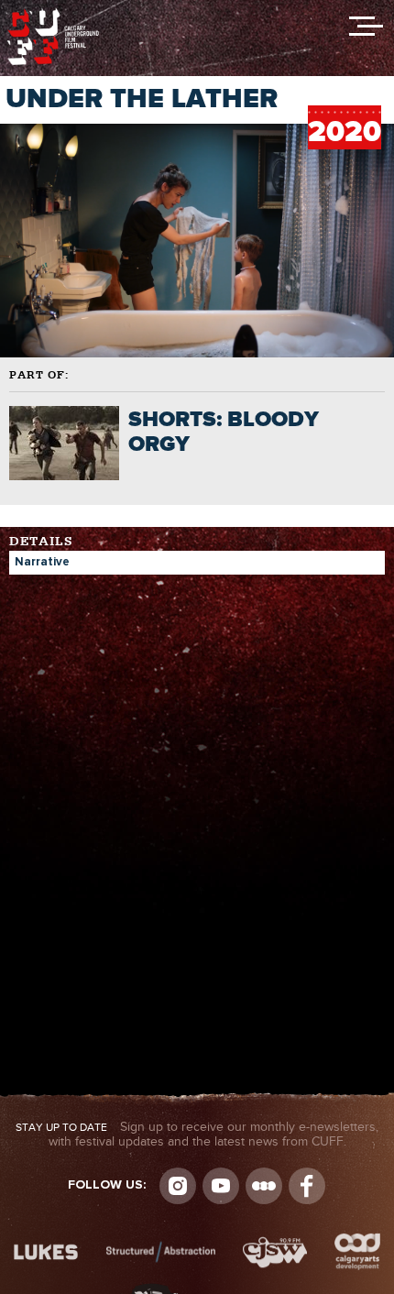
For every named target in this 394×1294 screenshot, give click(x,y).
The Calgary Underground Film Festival (53, 13)
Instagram (177, 1186)
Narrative (42, 562)
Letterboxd (264, 1186)
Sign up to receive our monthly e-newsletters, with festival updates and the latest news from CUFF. (197, 1134)
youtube (220, 1186)
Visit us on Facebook (307, 1186)
